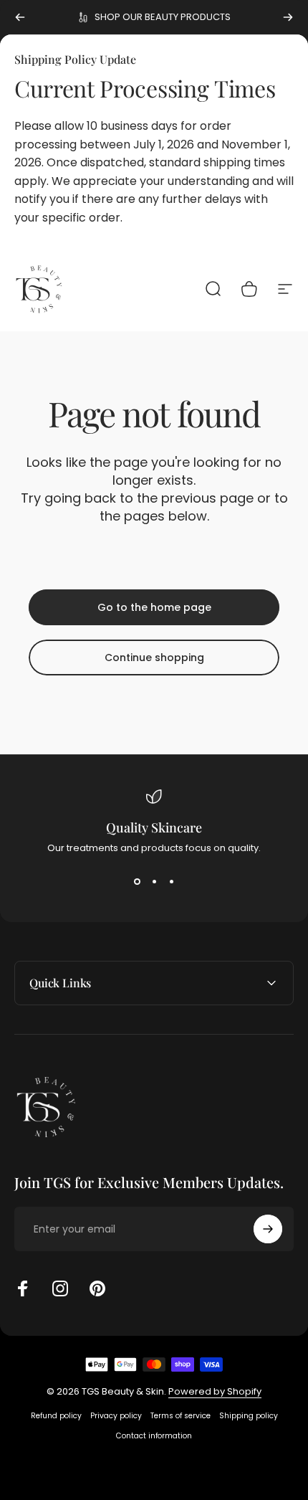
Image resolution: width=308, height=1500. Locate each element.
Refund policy (56, 1415)
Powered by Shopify (214, 1391)
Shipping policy (248, 1415)
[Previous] (20, 17)
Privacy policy (116, 1415)
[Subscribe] (268, 1229)
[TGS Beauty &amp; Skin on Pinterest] (97, 1288)
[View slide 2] (154, 881)
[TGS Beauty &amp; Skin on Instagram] (60, 1288)
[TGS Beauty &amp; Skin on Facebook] (23, 1288)
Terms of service (180, 1415)
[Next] (288, 17)
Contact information (154, 1435)
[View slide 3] (171, 881)
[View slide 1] (136, 881)
